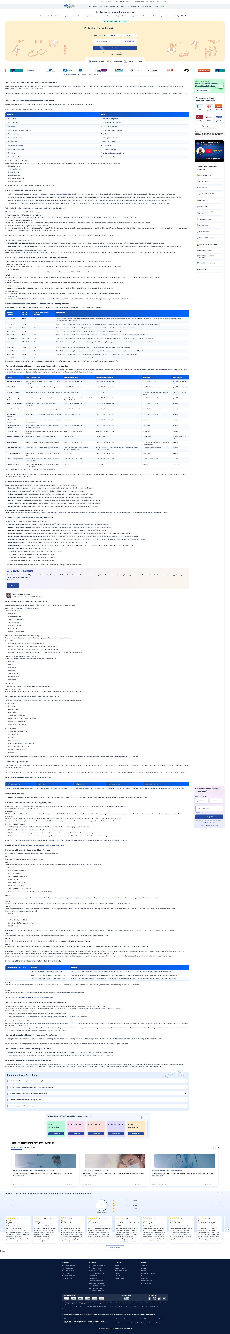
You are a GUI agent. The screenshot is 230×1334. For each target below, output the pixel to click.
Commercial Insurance (73, 74)
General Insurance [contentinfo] (70, 1265)
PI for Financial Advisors (15, 145)
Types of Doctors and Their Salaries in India (96, 1170)
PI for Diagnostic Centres (109, 138)
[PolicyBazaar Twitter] (154, 1298)
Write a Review (115, 1248)
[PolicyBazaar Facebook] (149, 1298)
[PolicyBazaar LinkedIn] (159, 1298)
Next (218, 1147)
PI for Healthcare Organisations (111, 157)
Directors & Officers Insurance (208, 238)
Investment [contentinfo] (68, 1273)
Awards (117, 1273)
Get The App (111, 1)
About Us (144, 1265)
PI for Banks (105, 134)
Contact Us (163, 1)
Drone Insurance (204, 269)
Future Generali (209, 110)
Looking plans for (98, 35)
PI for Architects (12, 122)
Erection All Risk (204, 225)
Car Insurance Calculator (96, 1288)
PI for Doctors (11, 119)
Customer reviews (120, 1268)
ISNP (142, 1275)
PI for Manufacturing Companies (112, 130)
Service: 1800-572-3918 (137, 1)
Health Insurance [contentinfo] (70, 1275)
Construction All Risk (205, 219)
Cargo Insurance (204, 187)
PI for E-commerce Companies (111, 122)
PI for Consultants (13, 134)
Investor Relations (146, 1283)
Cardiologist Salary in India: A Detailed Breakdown (167, 1170)
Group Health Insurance (206, 175)
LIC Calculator (93, 1278)
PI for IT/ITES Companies (109, 119)
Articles (117, 1265)
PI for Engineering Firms (109, 149)
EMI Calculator (93, 1275)
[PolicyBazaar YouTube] (164, 1298)
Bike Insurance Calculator (96, 1290)
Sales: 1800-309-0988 (122, 1)
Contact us (144, 1278)
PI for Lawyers (11, 126)
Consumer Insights (120, 1278)
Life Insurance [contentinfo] (69, 1268)
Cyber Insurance (204, 231)
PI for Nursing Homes (108, 142)
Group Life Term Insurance (207, 263)
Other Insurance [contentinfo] (69, 1278)
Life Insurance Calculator (96, 1280)
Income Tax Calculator (95, 1270)
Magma (209, 120)
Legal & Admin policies (148, 1273)
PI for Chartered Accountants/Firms (19, 130)
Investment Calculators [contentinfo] (98, 1265)
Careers (143, 1270)
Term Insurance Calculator (96, 1273)
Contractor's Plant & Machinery (208, 244)
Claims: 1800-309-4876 (152, 1)
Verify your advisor (146, 1280)
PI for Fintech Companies (109, 126)
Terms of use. (128, 51)
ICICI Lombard (218, 109)
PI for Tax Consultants (14, 157)
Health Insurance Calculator (97, 1283)
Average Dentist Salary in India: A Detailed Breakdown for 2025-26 (33, 1170)
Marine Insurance (204, 181)
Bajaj (199, 109)
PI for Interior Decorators (15, 138)
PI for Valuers (11, 153)
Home (65, 74)
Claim (102, 1)
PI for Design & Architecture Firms (112, 153)
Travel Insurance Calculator (97, 1285)
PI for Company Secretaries (16, 149)
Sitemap (143, 1268)
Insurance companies (121, 1270)
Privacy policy (121, 51)
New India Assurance (218, 121)
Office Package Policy (205, 250)
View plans (13, 585)
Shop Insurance (204, 206)
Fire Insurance (203, 200)
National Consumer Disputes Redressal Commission (59, 194)
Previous (214, 1147)
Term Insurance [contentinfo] (69, 1270)
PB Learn (117, 1275)
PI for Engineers (12, 142)
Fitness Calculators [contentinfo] (96, 1268)
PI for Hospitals (106, 145)
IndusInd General (200, 121)
